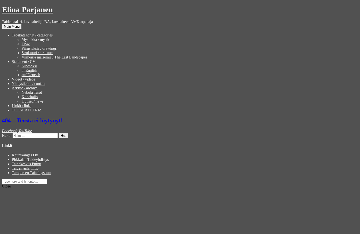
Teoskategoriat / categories (32, 35)
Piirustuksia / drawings (39, 48)
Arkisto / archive (24, 88)
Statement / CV (24, 61)
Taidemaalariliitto (25, 168)
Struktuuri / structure (37, 53)
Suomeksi (29, 66)
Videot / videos (23, 79)
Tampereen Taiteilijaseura (31, 173)
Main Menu (12, 26)
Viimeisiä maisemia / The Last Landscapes (54, 57)
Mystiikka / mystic (36, 39)
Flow (26, 44)
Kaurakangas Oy (25, 155)
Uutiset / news (33, 101)
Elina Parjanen (27, 9)
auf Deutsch (31, 75)
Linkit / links (21, 106)
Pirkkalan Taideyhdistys (30, 159)
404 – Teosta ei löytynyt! (32, 120)
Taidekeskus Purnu (26, 164)
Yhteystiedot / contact (28, 84)
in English (29, 70)
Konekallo (30, 97)
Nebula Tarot (32, 92)
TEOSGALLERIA (27, 110)
